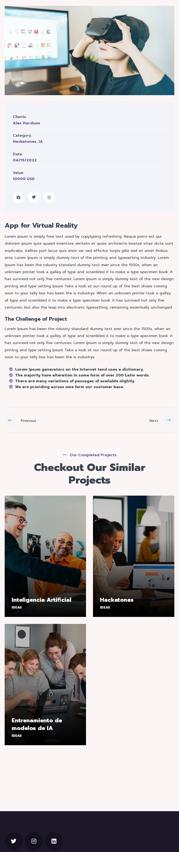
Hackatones (24, 141)
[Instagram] (34, 841)
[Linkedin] (54, 841)
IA (41, 141)
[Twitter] (14, 841)
